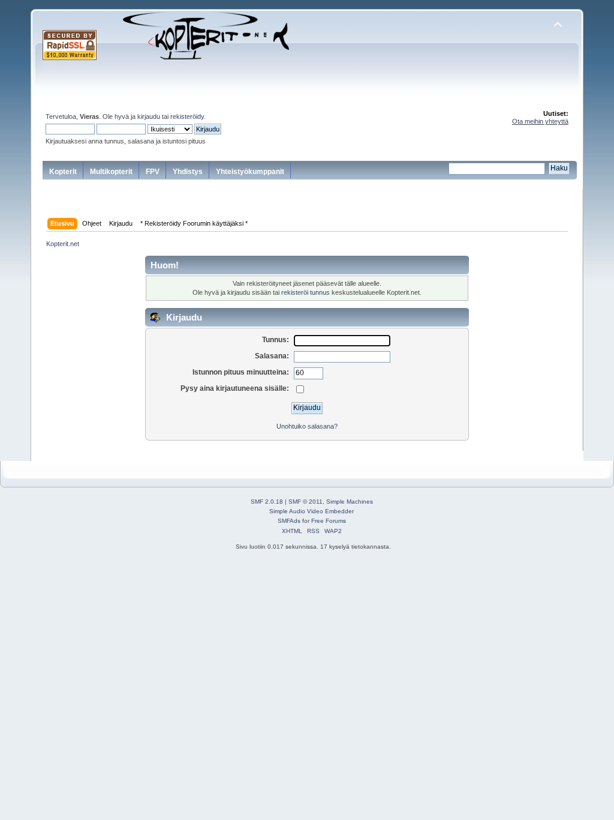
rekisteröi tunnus (305, 292)
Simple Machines (349, 501)
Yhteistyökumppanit (250, 171)
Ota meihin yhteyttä (540, 121)
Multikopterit (111, 171)
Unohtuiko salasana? (307, 426)
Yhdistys (188, 171)
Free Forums (328, 520)
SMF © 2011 (305, 501)
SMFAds (289, 520)
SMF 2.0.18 (267, 501)
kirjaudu (148, 116)
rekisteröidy (187, 116)
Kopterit (63, 171)
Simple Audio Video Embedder (311, 511)
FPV (152, 171)
